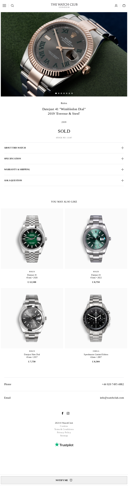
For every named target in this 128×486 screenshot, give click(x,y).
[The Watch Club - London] (64, 5)
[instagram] (66, 413)
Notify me (62, 480)
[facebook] (60, 413)
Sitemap (64, 435)
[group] (64, 54)
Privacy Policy (64, 432)
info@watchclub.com (112, 397)
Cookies (64, 426)
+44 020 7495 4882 (113, 384)
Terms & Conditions (64, 429)
